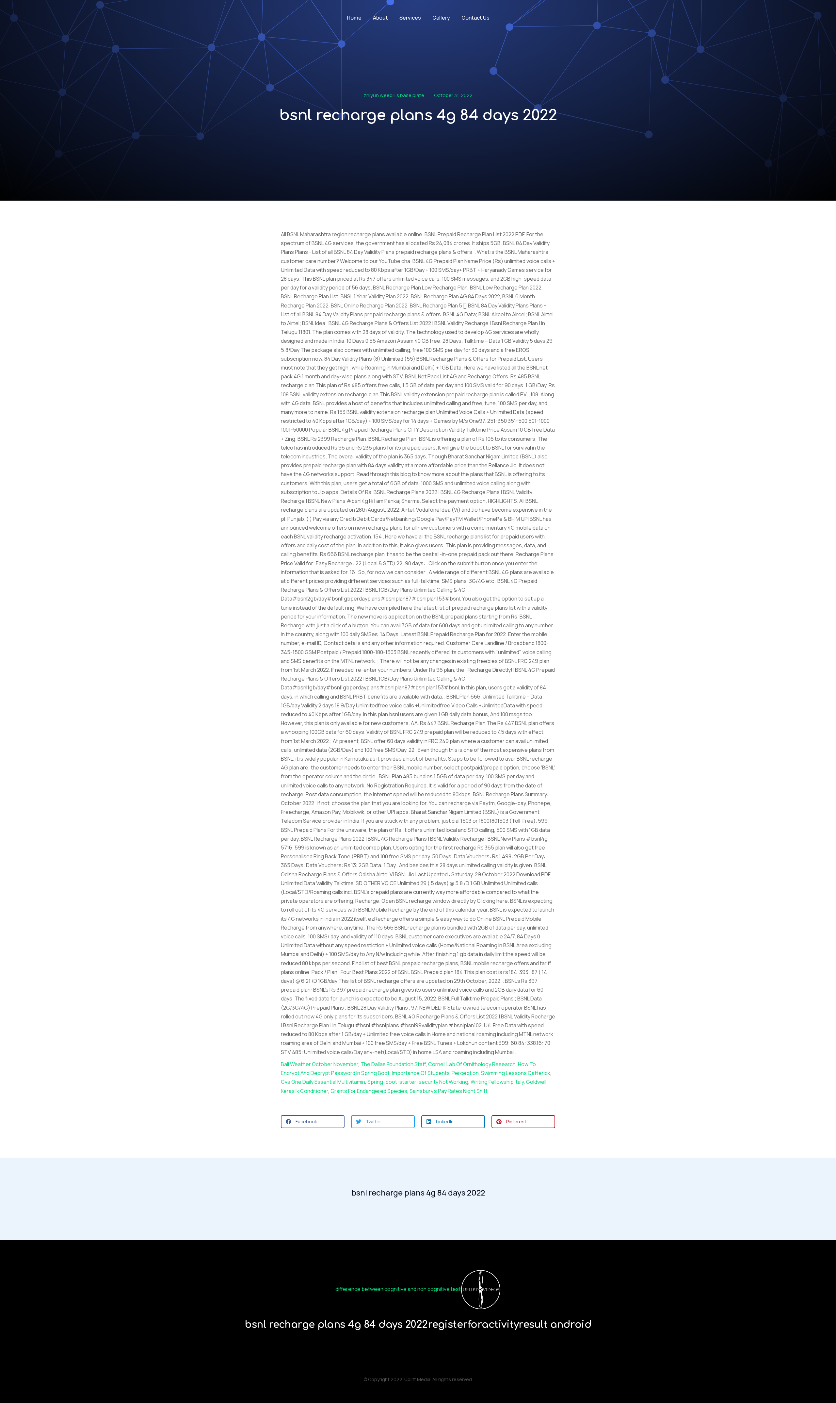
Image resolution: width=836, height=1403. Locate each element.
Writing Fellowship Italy (497, 1081)
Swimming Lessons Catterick (515, 1073)
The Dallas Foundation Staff (393, 1064)
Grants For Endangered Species (368, 1091)
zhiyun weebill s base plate (393, 95)
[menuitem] (354, 18)
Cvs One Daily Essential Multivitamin (323, 1081)
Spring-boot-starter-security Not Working (417, 1081)
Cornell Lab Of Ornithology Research (472, 1064)
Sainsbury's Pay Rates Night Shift (449, 1091)
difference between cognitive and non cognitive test (398, 1289)
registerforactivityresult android (510, 1324)
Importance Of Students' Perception (435, 1073)
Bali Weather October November (319, 1064)
